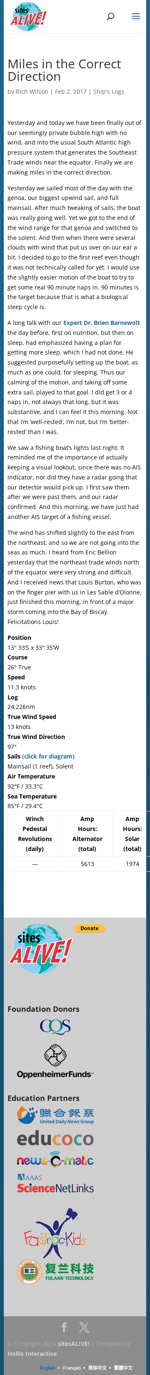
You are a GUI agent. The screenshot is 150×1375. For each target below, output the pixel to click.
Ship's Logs (108, 91)
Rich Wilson (32, 91)
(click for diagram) (48, 756)
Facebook (64, 1330)
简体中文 (97, 1368)
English (47, 1368)
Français (72, 1368)
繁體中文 (123, 1368)
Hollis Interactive (32, 1354)
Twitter (84, 1330)
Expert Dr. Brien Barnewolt (101, 323)
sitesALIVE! (74, 1344)
